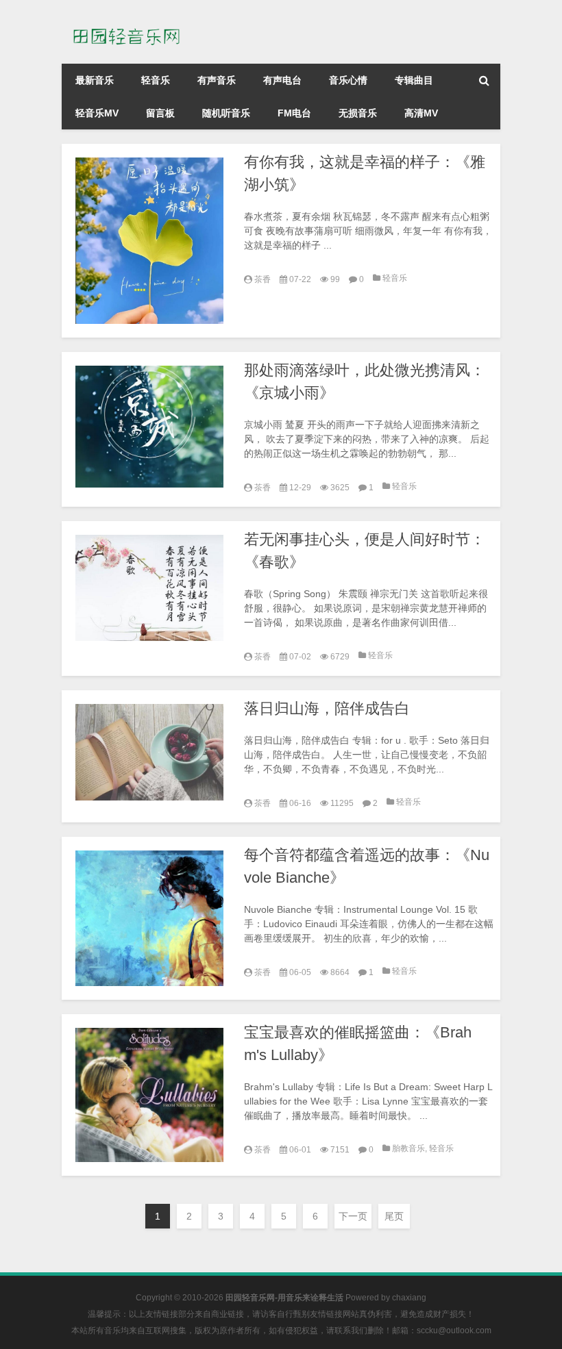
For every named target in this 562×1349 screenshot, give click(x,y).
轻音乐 (155, 80)
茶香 (262, 279)
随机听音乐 (226, 113)
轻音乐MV (97, 113)
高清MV (421, 113)
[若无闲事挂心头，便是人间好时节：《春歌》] (149, 588)
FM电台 (294, 113)
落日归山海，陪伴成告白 (327, 708)
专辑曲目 (414, 80)
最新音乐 (94, 80)
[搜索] (483, 80)
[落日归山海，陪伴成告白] (149, 752)
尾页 (394, 1216)
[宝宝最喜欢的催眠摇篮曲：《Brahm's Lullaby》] (149, 1095)
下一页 (353, 1216)
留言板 (160, 113)
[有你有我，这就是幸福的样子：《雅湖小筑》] (149, 241)
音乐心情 (348, 80)
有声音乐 (216, 80)
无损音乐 (358, 113)
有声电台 (282, 80)
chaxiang (409, 1297)
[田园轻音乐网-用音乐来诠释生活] (130, 19)
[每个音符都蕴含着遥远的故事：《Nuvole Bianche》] (149, 918)
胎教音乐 (408, 1148)
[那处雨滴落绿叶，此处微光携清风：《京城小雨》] (149, 426)
